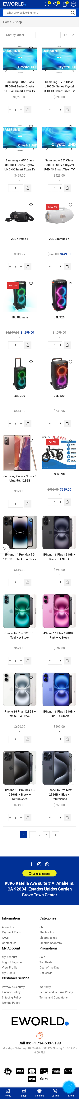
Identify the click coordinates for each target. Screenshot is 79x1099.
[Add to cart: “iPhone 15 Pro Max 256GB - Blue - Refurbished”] (67, 817)
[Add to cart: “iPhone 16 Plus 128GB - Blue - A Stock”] (67, 739)
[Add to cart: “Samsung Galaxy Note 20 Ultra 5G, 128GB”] (27, 504)
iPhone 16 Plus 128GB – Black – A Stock (59, 557)
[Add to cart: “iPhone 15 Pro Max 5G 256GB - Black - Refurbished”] (27, 817)
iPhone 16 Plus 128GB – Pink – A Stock (59, 635)
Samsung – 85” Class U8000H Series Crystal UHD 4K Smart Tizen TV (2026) (19, 88)
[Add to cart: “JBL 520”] (67, 423)
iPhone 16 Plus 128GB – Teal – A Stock (20, 635)
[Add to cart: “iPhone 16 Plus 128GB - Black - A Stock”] (67, 582)
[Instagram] (39, 864)
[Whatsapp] (47, 864)
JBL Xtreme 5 (20, 239)
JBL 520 (59, 396)
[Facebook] (32, 864)
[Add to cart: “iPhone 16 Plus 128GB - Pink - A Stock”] (67, 661)
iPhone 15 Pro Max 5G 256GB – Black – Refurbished (20, 794)
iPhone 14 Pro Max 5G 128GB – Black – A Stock (19, 557)
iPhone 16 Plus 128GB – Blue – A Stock (59, 714)
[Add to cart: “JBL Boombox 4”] (67, 266)
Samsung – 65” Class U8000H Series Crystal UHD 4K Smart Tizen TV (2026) (19, 167)
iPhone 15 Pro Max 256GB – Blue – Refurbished (59, 794)
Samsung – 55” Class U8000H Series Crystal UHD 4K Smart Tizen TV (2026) (59, 167)
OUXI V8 (59, 474)
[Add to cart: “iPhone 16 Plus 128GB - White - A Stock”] (27, 739)
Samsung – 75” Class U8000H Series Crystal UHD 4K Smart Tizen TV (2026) (59, 88)
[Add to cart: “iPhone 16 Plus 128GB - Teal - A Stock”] (27, 661)
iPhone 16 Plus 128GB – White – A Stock (20, 714)
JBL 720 (59, 317)
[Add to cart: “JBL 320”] (27, 423)
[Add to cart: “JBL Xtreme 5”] (27, 266)
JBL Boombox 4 (59, 239)
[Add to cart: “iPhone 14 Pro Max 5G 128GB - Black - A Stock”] (27, 582)
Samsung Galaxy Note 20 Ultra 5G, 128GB (19, 478)
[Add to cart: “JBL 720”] (67, 345)
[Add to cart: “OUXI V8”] (67, 502)
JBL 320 (19, 396)
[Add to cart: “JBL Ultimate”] (27, 345)
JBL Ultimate (20, 317)
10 (46, 834)
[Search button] (73, 13)
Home (7, 22)
